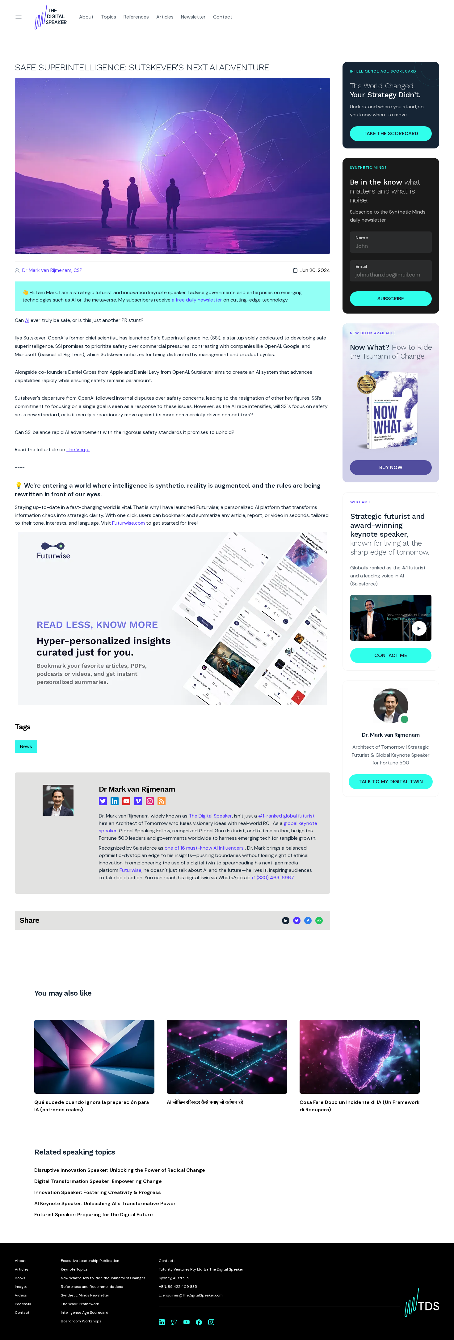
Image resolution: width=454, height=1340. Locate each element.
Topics (108, 17)
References (136, 17)
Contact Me (390, 655)
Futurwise (130, 870)
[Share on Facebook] (308, 920)
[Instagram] (150, 801)
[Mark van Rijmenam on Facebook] (199, 1322)
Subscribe (390, 298)
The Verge (78, 449)
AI (27, 320)
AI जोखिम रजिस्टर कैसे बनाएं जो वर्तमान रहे (205, 1102)
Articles (165, 17)
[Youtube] (126, 801)
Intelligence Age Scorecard (84, 1312)
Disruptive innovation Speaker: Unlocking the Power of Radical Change (119, 1170)
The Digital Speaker (210, 816)
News (26, 746)
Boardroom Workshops (81, 1321)
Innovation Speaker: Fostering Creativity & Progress (97, 1192)
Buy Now (390, 467)
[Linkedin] (115, 801)
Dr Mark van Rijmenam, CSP (52, 270)
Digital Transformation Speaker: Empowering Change (98, 1181)
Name (361, 237)
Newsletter (193, 17)
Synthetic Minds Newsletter (85, 1295)
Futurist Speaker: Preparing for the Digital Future (93, 1214)
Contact (222, 17)
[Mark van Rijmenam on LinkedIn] (162, 1322)
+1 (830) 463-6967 (272, 877)
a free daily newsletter (197, 300)
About (86, 17)
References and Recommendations (92, 1286)
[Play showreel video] (391, 618)
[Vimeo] (138, 801)
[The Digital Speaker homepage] (51, 17)
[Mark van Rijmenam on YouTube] (186, 1322)
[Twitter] (103, 801)
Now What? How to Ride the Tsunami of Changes (103, 1277)
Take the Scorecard (391, 133)
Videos (21, 1295)
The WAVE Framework (80, 1303)
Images (21, 1286)
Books (20, 1277)
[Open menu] (18, 17)
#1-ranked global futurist (286, 816)
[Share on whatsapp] (319, 920)
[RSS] (162, 801)
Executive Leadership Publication (90, 1260)
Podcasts (23, 1303)
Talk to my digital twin (391, 781)
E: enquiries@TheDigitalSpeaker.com (191, 1295)
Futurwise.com (128, 523)
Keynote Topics (74, 1269)
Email (361, 266)
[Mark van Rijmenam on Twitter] (174, 1322)
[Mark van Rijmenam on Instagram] (211, 1322)
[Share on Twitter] (297, 920)
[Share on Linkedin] (285, 920)
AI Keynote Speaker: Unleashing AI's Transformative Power (105, 1203)
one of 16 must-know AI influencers (205, 848)
